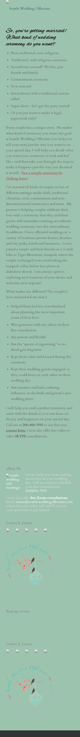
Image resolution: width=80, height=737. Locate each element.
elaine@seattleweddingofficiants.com (44, 502)
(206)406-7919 (36, 490)
